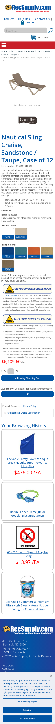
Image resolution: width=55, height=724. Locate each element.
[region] (27, 698)
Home (4, 51)
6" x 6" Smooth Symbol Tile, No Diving (27, 554)
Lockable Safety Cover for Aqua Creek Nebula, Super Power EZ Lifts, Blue (27, 462)
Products (8, 19)
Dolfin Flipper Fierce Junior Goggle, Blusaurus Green (27, 513)
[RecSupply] (27, 7)
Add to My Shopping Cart (27, 378)
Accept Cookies (27, 718)
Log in (30, 22)
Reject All (27, 710)
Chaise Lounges (9, 54)
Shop (12, 51)
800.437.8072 (20, 649)
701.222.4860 (18, 652)
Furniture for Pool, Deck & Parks (34, 51)
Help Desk (24, 19)
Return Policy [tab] (29, 406)
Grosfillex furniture (10, 295)
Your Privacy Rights (27, 701)
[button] (40, 37)
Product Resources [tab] (11, 406)
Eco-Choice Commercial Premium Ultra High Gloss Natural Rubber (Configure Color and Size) (27, 605)
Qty (3, 370)
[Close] (51, 676)
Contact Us (42, 19)
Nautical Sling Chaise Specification (23, 412)
